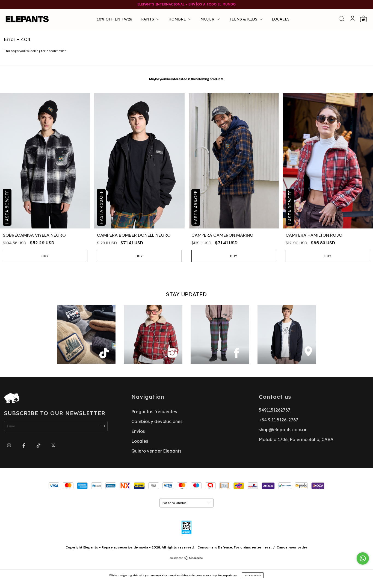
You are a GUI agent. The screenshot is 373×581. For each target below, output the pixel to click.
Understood (253, 575)
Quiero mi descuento (186, 117)
